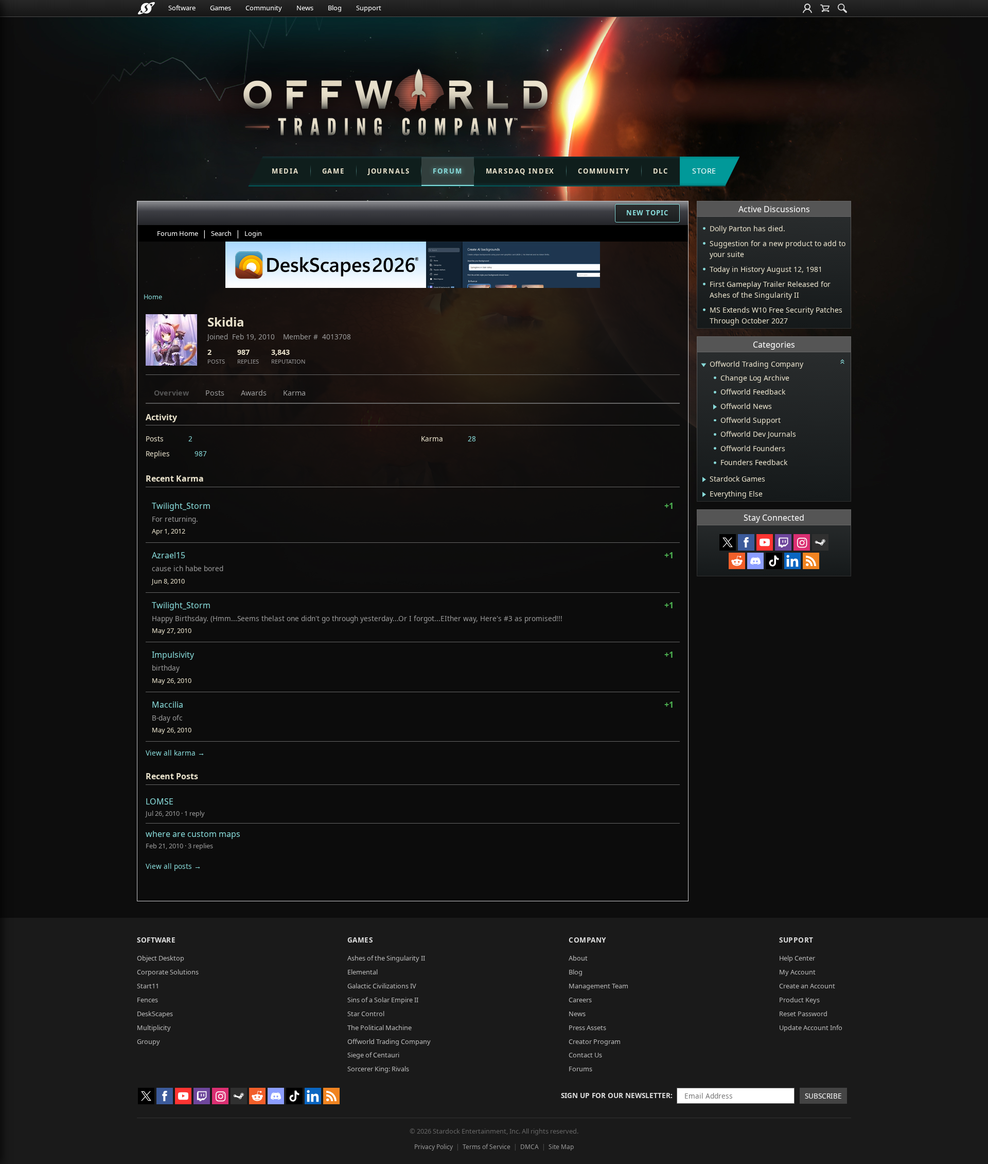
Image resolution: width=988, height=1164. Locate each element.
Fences (147, 999)
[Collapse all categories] (842, 361)
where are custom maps (193, 834)
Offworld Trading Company (389, 1041)
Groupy (148, 1041)
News (304, 7)
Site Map (561, 1146)
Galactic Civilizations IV (381, 985)
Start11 (148, 985)
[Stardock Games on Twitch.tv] (783, 542)
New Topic (647, 212)
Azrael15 (168, 555)
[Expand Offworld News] (715, 406)
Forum (447, 171)
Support (368, 7)
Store (704, 171)
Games (220, 7)
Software (182, 7)
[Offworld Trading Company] (395, 99)
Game (333, 171)
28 (472, 438)
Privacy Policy (433, 1146)
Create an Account (807, 985)
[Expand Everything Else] (704, 494)
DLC (660, 171)
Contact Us (585, 1054)
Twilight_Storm (181, 505)
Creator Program (595, 1041)
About (578, 958)
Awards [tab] (254, 393)
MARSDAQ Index (520, 171)
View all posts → (173, 866)
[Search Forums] (842, 8)
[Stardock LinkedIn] (792, 561)
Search (221, 233)
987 (201, 453)
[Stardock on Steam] (820, 542)
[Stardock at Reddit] (737, 561)
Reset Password (803, 1013)
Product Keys (799, 999)
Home (153, 296)
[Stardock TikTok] (774, 561)
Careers (580, 999)
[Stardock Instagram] (801, 542)
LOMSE (159, 801)
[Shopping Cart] (825, 8)
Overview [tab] (171, 393)
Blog (335, 7)
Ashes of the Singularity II (386, 958)
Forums (580, 1068)
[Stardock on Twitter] (727, 542)
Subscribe (823, 1096)
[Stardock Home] (146, 8)
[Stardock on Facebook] (746, 542)
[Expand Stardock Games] (704, 479)
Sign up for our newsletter (616, 1095)
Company (587, 940)
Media (285, 171)
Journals (389, 171)
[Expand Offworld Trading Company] (703, 365)
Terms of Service (486, 1146)
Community (263, 7)
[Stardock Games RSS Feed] (811, 561)
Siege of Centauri (373, 1054)
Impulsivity (173, 654)
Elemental (362, 972)
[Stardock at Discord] (755, 561)
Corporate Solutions (168, 972)
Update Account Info (810, 1027)
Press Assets (587, 1027)
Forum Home (177, 233)
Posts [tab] (214, 393)
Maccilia (167, 704)
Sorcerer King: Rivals (378, 1068)
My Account (797, 972)
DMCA (529, 1146)
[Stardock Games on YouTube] (764, 542)
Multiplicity (154, 1027)
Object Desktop (160, 958)
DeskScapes (155, 1013)
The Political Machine (379, 1027)
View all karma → (175, 753)
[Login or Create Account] (807, 8)
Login (253, 233)
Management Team (598, 985)
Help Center (797, 958)
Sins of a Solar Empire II (382, 999)
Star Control (365, 1013)
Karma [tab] (294, 393)
